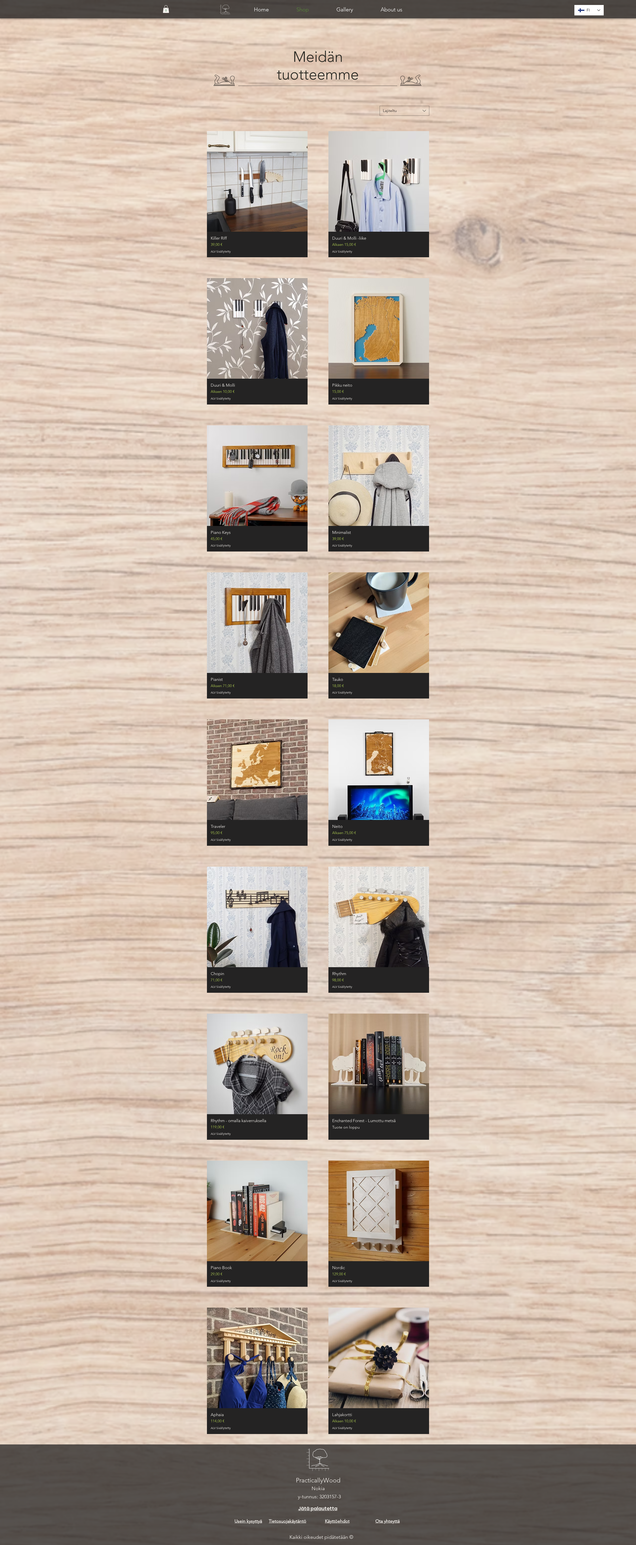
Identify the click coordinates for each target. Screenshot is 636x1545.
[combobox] (404, 111)
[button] (166, 9)
